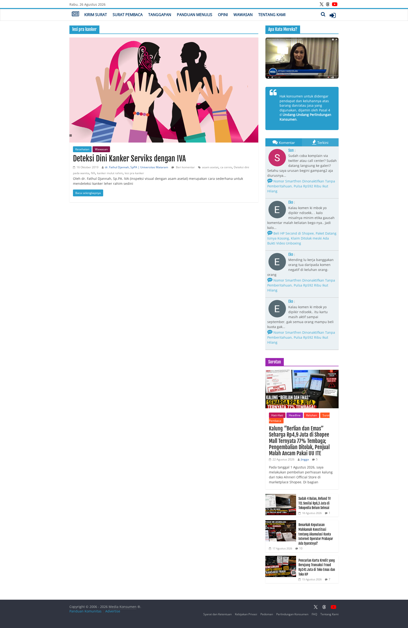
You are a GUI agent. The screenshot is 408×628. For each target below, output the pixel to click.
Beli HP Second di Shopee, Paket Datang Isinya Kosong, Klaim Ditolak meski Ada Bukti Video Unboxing (301, 238)
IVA (93, 173)
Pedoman (266, 614)
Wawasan (243, 14)
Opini (223, 14)
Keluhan (311, 415)
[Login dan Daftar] (333, 15)
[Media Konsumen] (75, 14)
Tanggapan (159, 14)
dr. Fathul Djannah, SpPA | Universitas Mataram (136, 167)
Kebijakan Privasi (246, 614)
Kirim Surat (95, 14)
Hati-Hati (277, 415)
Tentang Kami (271, 14)
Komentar (287, 142)
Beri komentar (185, 167)
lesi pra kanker (134, 173)
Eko (290, 202)
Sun (291, 150)
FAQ (314, 614)
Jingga (305, 459)
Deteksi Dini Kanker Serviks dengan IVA (129, 158)
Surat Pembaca (128, 14)
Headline (295, 415)
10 (300, 548)
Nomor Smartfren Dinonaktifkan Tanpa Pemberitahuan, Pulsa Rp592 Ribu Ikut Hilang (301, 186)
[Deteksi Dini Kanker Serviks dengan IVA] (163, 90)
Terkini (322, 142)
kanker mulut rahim (110, 173)
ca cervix (226, 167)
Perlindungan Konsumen (292, 614)
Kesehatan (82, 149)
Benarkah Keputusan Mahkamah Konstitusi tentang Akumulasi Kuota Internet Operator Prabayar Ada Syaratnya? (315, 534)
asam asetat (210, 167)
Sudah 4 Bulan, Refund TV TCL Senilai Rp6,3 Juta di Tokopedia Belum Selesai (314, 503)
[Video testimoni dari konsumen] (302, 58)
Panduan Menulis (194, 14)
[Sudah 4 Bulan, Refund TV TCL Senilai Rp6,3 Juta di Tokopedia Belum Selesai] (280, 496)
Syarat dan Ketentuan (217, 614)
